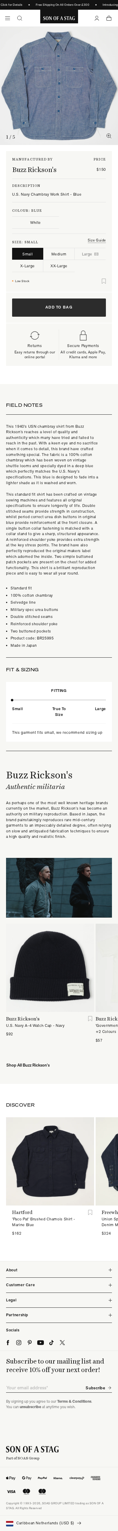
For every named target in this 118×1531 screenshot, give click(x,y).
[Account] (97, 18)
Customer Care (20, 1284)
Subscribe (95, 1388)
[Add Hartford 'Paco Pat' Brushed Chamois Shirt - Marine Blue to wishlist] (90, 1212)
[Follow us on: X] (62, 1342)
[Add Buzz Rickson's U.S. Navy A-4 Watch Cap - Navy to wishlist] (90, 1019)
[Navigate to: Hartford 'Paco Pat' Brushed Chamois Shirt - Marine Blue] (50, 1161)
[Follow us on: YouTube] (40, 1342)
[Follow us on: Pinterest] (29, 1342)
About (11, 1270)
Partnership (17, 1314)
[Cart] (109, 18)
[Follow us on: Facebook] (8, 1342)
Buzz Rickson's (34, 169)
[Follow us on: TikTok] (51, 1342)
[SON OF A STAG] (59, 18)
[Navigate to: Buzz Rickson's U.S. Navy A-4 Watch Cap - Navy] (50, 968)
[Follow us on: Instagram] (18, 1342)
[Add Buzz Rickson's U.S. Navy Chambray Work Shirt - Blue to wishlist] (103, 281)
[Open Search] (20, 18)
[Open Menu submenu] (8, 18)
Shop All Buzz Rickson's (28, 1065)
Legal (11, 1300)
